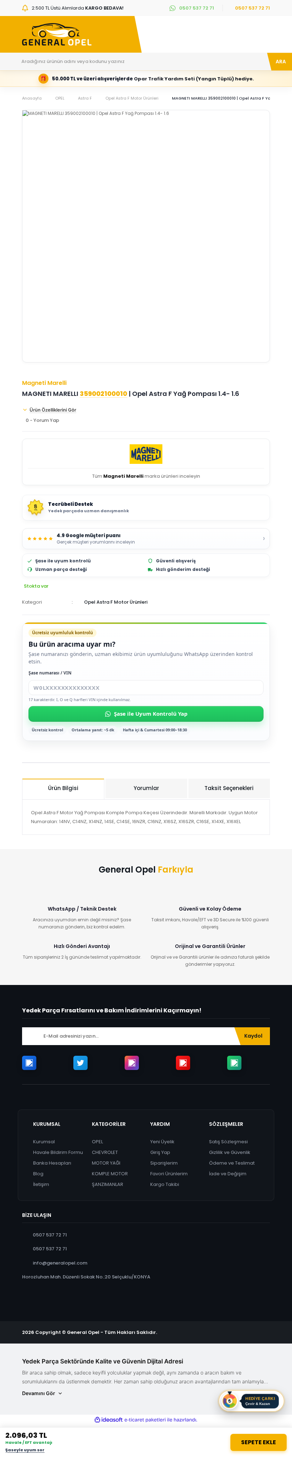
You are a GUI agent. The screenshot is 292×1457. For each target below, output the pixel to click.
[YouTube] (183, 1063)
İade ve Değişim (227, 1173)
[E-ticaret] (145, 1420)
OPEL (97, 1141)
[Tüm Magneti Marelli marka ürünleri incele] (146, 455)
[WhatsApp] (234, 1063)
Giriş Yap (160, 1152)
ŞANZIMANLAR (107, 1184)
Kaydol (253, 1035)
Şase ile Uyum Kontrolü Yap (151, 713)
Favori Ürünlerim (169, 1173)
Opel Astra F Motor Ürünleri (115, 602)
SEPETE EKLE (258, 1442)
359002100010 (103, 394)
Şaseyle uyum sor (25, 1450)
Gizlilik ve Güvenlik (229, 1152)
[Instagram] (132, 1063)
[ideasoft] (108, 1420)
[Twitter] (80, 1063)
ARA (281, 61)
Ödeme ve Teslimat (232, 1163)
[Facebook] (29, 1063)
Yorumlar (146, 788)
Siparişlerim (164, 1163)
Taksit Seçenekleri (229, 788)
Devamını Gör (38, 1393)
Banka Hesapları (52, 1163)
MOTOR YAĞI (106, 1163)
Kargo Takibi (164, 1184)
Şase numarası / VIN (50, 673)
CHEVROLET (105, 1152)
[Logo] (57, 34)
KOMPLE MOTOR (110, 1173)
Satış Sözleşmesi (228, 1141)
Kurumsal (44, 1141)
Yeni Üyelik (162, 1141)
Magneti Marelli (44, 383)
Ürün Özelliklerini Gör (53, 410)
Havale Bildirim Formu (58, 1152)
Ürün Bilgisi (63, 788)
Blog (38, 1173)
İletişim (41, 1184)
